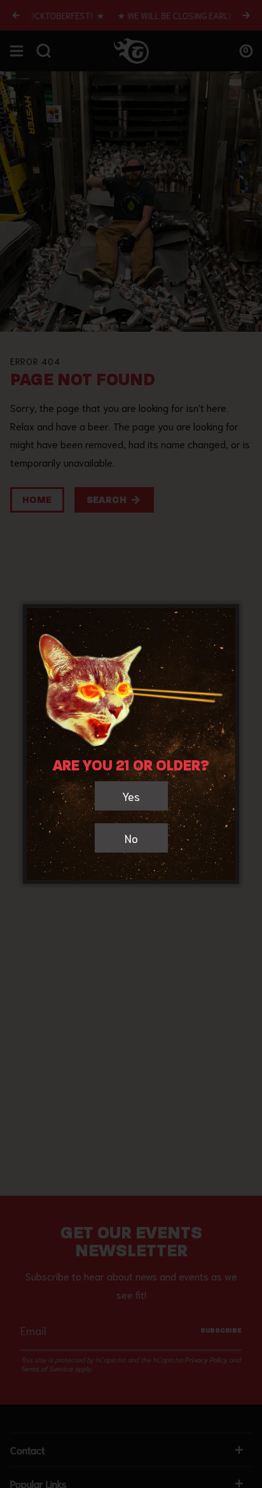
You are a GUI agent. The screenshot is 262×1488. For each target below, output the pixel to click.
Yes (131, 796)
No (131, 838)
